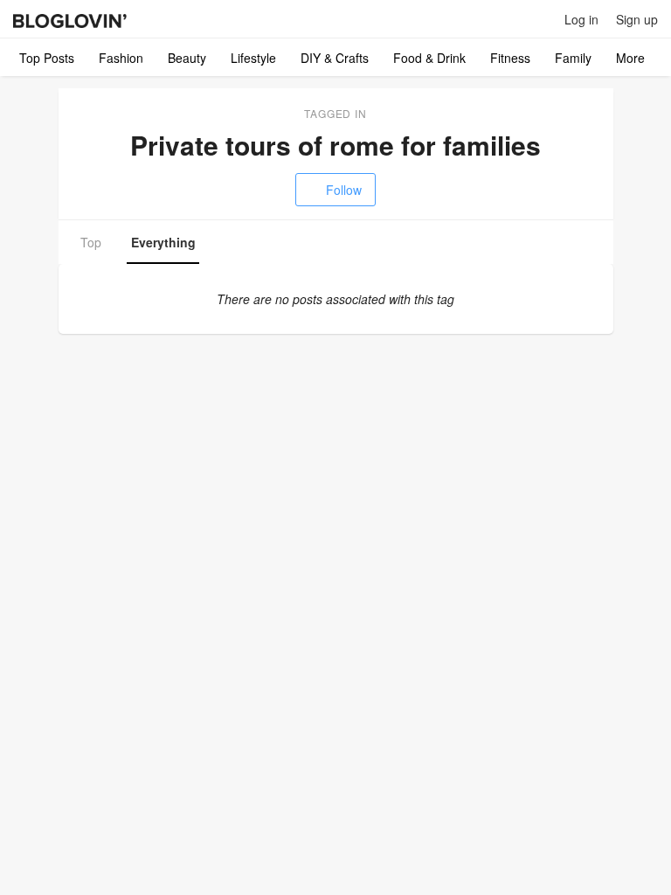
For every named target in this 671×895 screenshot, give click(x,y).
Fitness (510, 57)
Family (573, 57)
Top (90, 242)
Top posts (46, 57)
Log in (581, 19)
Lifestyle (253, 57)
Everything (163, 242)
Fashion (121, 57)
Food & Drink (429, 57)
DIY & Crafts (335, 57)
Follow (344, 189)
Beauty (187, 57)
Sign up (637, 19)
